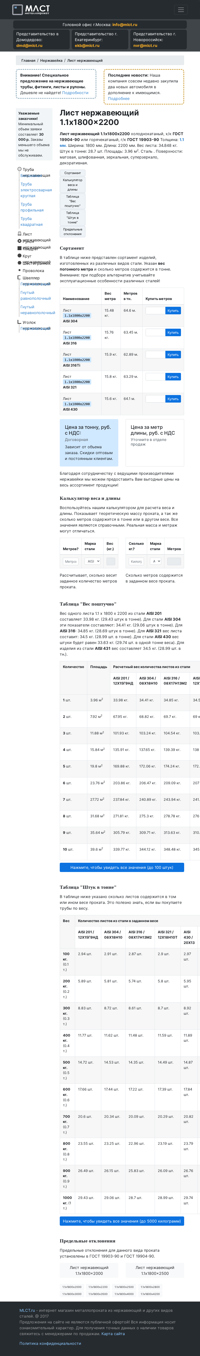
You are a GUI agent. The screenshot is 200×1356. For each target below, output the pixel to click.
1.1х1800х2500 (124, 1287)
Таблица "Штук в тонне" (72, 217)
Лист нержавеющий (37, 234)
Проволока (33, 270)
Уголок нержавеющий (37, 322)
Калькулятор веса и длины (72, 184)
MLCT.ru (27, 1310)
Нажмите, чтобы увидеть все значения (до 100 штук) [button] (121, 867)
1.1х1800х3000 (71, 1294)
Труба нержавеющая (36, 169)
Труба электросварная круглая (36, 190)
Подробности (75, 92)
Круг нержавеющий (37, 256)
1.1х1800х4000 (124, 1294)
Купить (173, 310)
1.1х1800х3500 (98, 1294)
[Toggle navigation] (181, 10)
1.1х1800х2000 (71, 1287)
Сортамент (72, 173)
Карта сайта (113, 1333)
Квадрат (31, 248)
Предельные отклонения (72, 232)
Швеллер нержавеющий (37, 277)
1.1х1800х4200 (150, 1294)
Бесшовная (31, 175)
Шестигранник (37, 263)
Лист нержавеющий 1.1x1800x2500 (155, 1270)
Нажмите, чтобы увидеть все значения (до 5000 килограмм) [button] (122, 1221)
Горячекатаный (35, 284)
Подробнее (119, 98)
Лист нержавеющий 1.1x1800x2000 (89, 1270)
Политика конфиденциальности (50, 1343)
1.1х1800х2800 (150, 1287)
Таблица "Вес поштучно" (72, 201)
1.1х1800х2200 (98, 1287)
